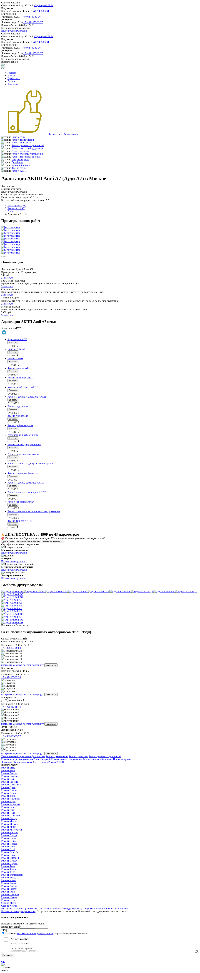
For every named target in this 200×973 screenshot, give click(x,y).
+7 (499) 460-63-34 (39, 11)
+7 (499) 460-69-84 (43, 5)
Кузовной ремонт (21, 165)
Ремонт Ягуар (8, 900)
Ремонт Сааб (8, 849)
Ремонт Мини (8, 826)
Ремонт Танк (8, 866)
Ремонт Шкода (9, 897)
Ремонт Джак (8, 787)
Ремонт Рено (8, 846)
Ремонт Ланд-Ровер (11, 815)
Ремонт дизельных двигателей (28, 145)
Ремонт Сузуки (9, 863)
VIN (3, 930)
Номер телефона (10, 926)
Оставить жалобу (118, 908)
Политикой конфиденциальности (35, 933)
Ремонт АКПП (19, 170)
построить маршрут (11, 665)
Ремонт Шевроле (10, 894)
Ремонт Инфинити (11, 798)
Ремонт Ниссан (9, 832)
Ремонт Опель (8, 838)
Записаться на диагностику (67, 908)
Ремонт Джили (9, 790)
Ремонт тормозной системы (26, 156)
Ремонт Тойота (9, 869)
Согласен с (29, 933)
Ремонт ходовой (20, 151)
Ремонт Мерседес (10, 824)
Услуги (11, 75)
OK (3, 961)
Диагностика (18, 137)
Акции (11, 81)
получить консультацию (28, 541)
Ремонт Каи (7, 807)
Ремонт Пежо (8, 841)
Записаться (7, 278)
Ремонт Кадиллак (10, 804)
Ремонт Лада (8, 812)
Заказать (13, 342)
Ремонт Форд (8, 877)
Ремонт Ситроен (10, 858)
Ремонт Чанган (9, 889)
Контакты (13, 84)
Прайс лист (14, 78)
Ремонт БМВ (8, 770)
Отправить (7, 955)
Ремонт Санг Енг (10, 852)
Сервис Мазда (8, 903)
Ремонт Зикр (8, 795)
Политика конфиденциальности (18, 911)
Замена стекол (19, 168)
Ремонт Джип (8, 793)
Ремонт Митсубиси (11, 829)
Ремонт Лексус (9, 818)
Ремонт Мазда (8, 821)
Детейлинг (17, 162)
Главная (12, 72)
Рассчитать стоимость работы (17, 908)
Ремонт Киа (7, 810)
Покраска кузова (20, 159)
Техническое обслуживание (63, 134)
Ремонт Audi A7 (16, 208)
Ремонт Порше (9, 843)
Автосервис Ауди (17, 205)
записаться (51, 665)
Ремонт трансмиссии (23, 139)
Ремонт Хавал (8, 880)
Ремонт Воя (7, 779)
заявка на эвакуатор (52, 541)
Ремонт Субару (9, 860)
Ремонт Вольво (9, 776)
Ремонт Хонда (8, 883)
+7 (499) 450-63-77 (33, 22)
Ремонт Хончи (9, 886)
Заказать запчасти (42, 908)
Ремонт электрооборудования (27, 148)
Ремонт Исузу (8, 801)
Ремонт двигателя (21, 142)
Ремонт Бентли (9, 773)
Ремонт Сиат (8, 855)
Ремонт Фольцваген (12, 874)
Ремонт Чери (8, 891)
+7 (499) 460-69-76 (31, 16)
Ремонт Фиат (8, 872)
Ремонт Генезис (9, 781)
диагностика (8, 541)
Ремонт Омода (9, 835)
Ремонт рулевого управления (27, 154)
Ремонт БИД (8, 767)
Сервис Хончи (9, 905)
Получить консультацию (14, 30)
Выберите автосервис (12, 923)
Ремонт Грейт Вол (11, 784)
